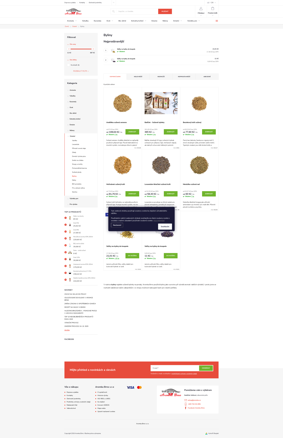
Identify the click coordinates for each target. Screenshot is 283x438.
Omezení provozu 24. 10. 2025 (76, 326)
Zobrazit (132, 132)
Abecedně (207, 76)
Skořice (74, 192)
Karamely (73, 102)
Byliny (74, 176)
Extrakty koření (75, 119)
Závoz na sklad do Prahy (75, 294)
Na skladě (75, 65)
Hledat (165, 11)
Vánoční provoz (71, 323)
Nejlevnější (138, 76)
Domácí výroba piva (79, 156)
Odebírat (206, 368)
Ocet (71, 107)
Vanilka (74, 140)
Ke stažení (101, 402)
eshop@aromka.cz (194, 400)
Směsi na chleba (77, 160)
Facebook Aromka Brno (196, 408)
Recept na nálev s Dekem (74, 307)
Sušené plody (76, 172)
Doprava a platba (70, 3)
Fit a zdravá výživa (78, 188)
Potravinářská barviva (79, 168)
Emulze (72, 125)
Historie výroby (103, 395)
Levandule (75, 144)
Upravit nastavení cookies (106, 411)
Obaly (74, 152)
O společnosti (102, 392)
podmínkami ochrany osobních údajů (184, 374)
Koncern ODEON (103, 405)
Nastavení (117, 225)
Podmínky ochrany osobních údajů (78, 402)
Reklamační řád (72, 405)
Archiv (67, 330)
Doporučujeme (115, 76)
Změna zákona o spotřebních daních (80, 304)
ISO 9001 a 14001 (104, 399)
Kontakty (82, 3)
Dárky (74, 180)
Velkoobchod (71, 408)
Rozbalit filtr (80, 71)
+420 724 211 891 (194, 404)
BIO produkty (76, 184)
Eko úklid (73, 113)
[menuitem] (71, 20)
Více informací (159, 220)
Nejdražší (161, 76)
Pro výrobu (73, 204)
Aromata (73, 90)
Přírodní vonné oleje (79, 148)
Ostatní (72, 136)
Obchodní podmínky (95, 3)
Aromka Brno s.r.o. (142, 424)
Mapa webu (102, 408)
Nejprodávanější (184, 76)
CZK (212, 3)
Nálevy (72, 130)
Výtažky (72, 96)
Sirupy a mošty (77, 164)
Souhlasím (165, 226)
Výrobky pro (74, 198)
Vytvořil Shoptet (213, 433)
